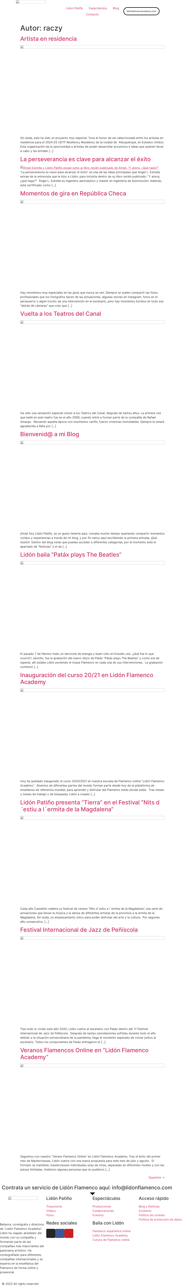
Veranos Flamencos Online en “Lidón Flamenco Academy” (84, 1054)
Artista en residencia (49, 38)
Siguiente (157, 1177)
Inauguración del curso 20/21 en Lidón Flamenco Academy (86, 678)
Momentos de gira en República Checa (73, 193)
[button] (141, 11)
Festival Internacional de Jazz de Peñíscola (79, 929)
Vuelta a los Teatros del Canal (60, 313)
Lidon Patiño (74, 8)
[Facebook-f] (59, 1233)
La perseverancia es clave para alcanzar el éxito (85, 159)
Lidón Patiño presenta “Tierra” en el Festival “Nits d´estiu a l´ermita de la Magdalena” (90, 806)
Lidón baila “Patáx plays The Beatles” (71, 554)
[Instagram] (50, 1233)
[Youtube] (68, 1233)
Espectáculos (98, 8)
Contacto (92, 14)
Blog (116, 8)
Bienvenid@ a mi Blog (49, 434)
